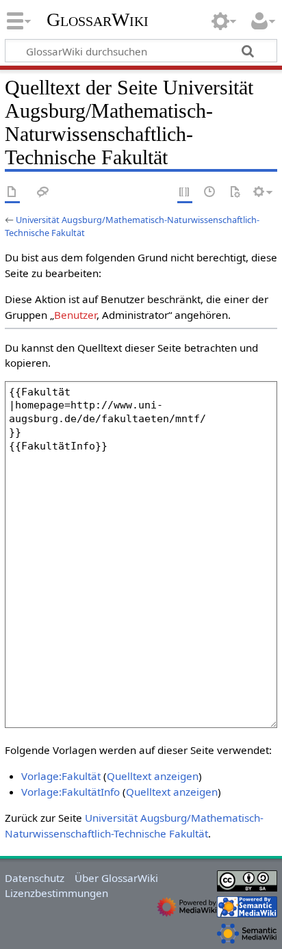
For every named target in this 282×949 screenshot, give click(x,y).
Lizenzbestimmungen (56, 893)
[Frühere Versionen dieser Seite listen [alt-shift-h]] (210, 192)
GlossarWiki (98, 19)
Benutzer (75, 315)
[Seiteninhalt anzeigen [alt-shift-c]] (12, 192)
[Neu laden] (235, 192)
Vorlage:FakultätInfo (70, 791)
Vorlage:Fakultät (61, 776)
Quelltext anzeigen (152, 776)
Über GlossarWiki (116, 878)
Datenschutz (34, 878)
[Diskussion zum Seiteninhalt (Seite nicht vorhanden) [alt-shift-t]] (43, 192)
